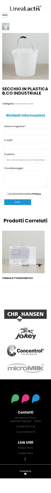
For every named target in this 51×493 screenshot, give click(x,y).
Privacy (36, 193)
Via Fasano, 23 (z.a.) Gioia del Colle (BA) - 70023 (25, 419)
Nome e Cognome (15, 126)
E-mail (8, 140)
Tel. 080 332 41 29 (25, 426)
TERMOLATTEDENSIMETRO (17, 278)
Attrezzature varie (24, 103)
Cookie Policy (25, 453)
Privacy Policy (25, 447)
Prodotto (9, 154)
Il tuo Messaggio (13, 168)
